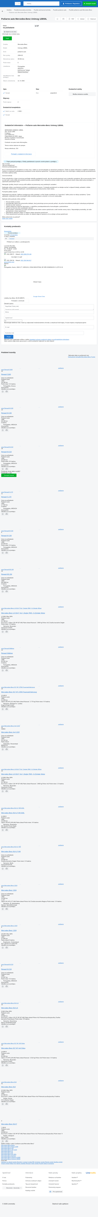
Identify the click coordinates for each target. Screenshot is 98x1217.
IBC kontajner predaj (38, 1162)
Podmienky (28, 1177)
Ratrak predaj (49, 1162)
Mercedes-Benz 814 (8, 1087)
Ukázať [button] (18, 254)
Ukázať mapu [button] (37, 282)
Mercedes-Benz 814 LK (9, 1008)
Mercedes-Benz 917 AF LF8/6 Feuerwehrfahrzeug (19, 692)
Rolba (11, 1163)
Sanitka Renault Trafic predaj (30, 1163)
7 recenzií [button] (11, 238)
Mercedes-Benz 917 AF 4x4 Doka (13, 1048)
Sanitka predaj (58, 1162)
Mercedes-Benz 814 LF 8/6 (11, 851)
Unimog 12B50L (22, 48)
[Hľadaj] (25, 3)
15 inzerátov (14, 235)
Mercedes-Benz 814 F (9, 1124)
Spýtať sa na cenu (11, 31)
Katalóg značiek (30, 1190)
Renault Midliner (7, 653)
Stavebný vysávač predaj (24, 1162)
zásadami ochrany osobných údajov (40, 339)
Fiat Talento (17, 1163)
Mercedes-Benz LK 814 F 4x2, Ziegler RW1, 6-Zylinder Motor (23, 613)
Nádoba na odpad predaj (9, 1162)
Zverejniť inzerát (9, 475)
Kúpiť (7, 38)
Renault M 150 (6, 536)
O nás (4, 1177)
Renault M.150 (6, 413)
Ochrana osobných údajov (33, 1180)
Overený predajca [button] (13, 233)
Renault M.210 (6, 452)
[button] (57, 19)
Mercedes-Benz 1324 (8, 930)
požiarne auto (22, 51)
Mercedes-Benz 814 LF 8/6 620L (12, 813)
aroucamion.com (9, 262)
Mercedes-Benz (22, 44)
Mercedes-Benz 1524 (8, 890)
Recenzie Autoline (30, 1187)
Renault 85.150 (6, 574)
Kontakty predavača (8, 1184)
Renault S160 (6, 374)
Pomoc (4, 1180)
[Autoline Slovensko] (7, 3)
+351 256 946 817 (25, 260)
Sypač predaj (5, 1163)
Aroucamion (7, 231)
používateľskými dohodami (61, 339)
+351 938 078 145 (25, 254)
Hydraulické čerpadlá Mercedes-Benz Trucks (81, 357)
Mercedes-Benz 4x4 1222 (10, 732)
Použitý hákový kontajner (46, 1163)
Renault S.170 (6, 497)
